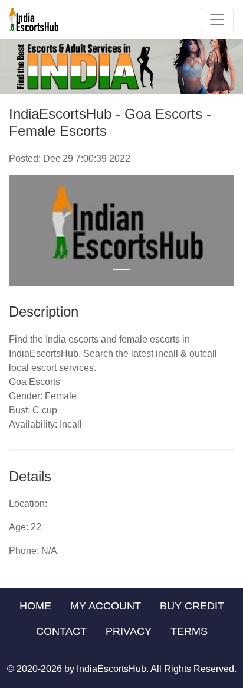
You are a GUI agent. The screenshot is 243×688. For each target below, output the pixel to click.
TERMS (189, 631)
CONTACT (61, 631)
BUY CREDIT (192, 606)
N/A (49, 551)
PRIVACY (129, 631)
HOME (35, 606)
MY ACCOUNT (105, 606)
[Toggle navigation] (217, 19)
